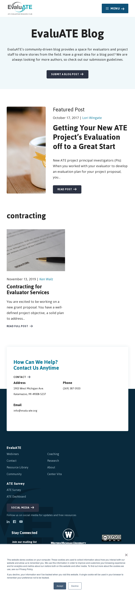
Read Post (64, 189)
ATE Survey (15, 483)
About (51, 467)
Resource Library (17, 467)
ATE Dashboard (16, 496)
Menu (115, 8)
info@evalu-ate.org (25, 410)
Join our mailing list (22, 542)
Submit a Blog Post (65, 74)
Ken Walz (46, 279)
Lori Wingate (92, 118)
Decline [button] (75, 585)
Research (53, 460)
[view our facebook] (14, 522)
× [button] (126, 553)
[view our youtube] (21, 522)
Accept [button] (60, 585)
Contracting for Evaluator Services (28, 289)
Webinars (13, 454)
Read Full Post (17, 326)
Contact (20, 377)
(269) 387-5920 (71, 388)
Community (14, 474)
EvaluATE (14, 447)
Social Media (20, 507)
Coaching (53, 454)
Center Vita (54, 474)
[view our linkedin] (8, 522)
